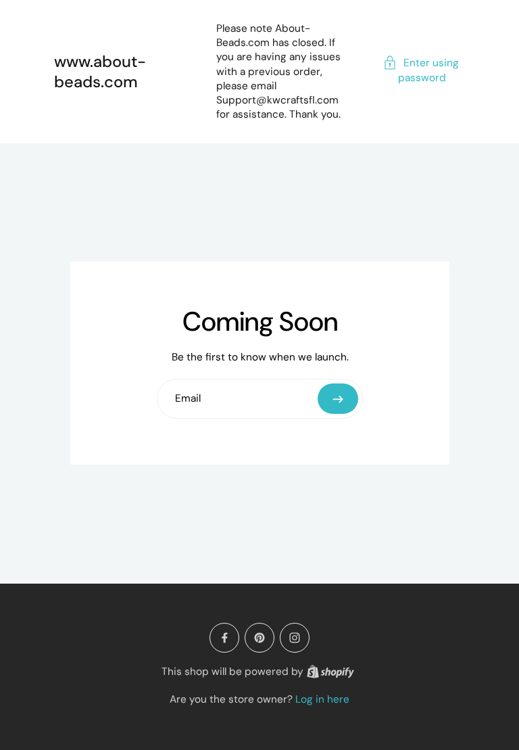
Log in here (322, 699)
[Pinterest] (259, 638)
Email (188, 398)
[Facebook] (224, 638)
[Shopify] (330, 671)
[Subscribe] (338, 398)
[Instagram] (295, 638)
